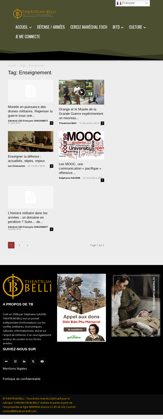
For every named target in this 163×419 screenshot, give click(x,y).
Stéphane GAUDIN (69, 177)
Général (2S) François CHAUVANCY (28, 120)
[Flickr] (6, 361)
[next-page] (27, 245)
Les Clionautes (16, 165)
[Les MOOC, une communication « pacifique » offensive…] (81, 145)
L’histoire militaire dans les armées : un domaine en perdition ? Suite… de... (28, 217)
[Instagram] (15, 361)
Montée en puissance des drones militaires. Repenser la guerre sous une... (30, 111)
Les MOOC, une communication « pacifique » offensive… (80, 168)
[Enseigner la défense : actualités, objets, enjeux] (30, 141)
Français (128, 3)
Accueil (12, 65)
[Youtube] (42, 361)
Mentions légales (15, 368)
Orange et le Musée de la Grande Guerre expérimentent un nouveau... (81, 113)
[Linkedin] (24, 361)
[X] (33, 361)
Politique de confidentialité (22, 379)
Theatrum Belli (68, 123)
